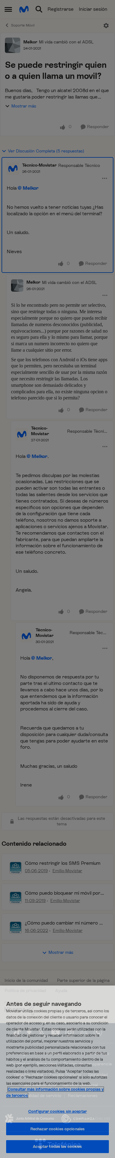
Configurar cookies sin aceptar (57, 1111)
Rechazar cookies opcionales (57, 1129)
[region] (57, 1072)
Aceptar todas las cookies (57, 1146)
